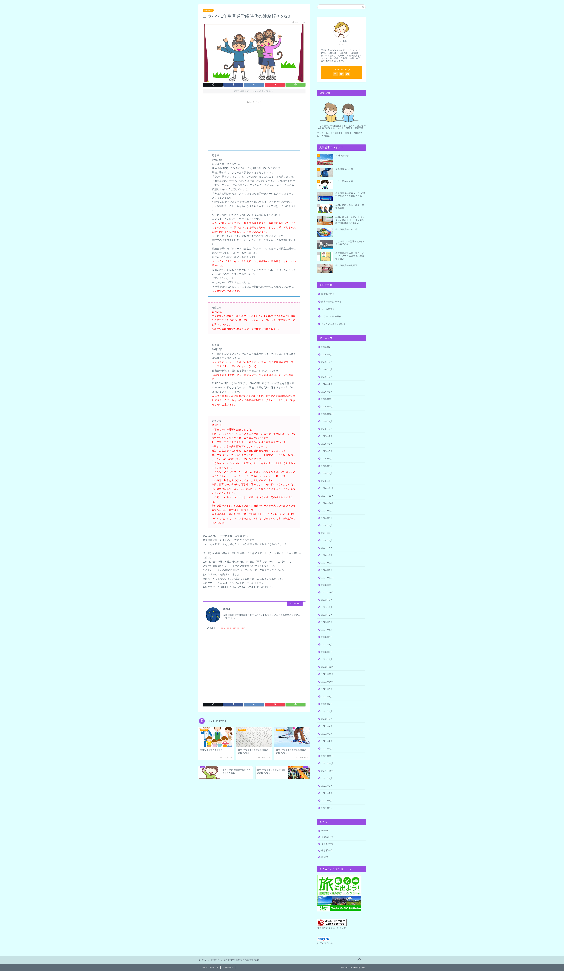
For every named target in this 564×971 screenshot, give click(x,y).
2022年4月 (327, 726)
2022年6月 (327, 711)
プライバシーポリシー (209, 967)
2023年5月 (327, 629)
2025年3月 (327, 466)
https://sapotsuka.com (231, 628)
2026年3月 (327, 377)
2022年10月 (327, 681)
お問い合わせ (228, 967)
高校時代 (326, 857)
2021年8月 (327, 786)
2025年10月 (327, 414)
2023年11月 (327, 585)
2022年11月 (327, 674)
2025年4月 (327, 458)
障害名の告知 (328, 294)
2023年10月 (327, 592)
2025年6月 (327, 444)
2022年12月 (327, 667)
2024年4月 (327, 548)
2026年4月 (327, 369)
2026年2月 (327, 384)
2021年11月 (327, 763)
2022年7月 (327, 704)
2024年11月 (327, 496)
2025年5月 (327, 451)
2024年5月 (327, 540)
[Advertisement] (254, 125)
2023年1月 (327, 659)
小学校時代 (208, 10)
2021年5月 (327, 808)
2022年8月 (327, 696)
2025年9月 (327, 421)
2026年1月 (327, 391)
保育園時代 (327, 837)
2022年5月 (327, 719)
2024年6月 (327, 533)
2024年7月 (327, 525)
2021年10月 (327, 771)
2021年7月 (327, 793)
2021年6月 (327, 800)
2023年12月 (327, 577)
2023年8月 (327, 607)
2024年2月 (327, 562)
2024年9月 (327, 510)
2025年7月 (327, 436)
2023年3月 (327, 644)
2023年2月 (327, 652)
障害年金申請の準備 (331, 302)
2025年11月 (327, 406)
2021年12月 (327, 756)
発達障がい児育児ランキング (331, 928)
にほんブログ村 (325, 943)
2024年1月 (327, 570)
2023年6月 (327, 622)
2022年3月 (327, 733)
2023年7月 (327, 615)
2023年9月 (327, 600)
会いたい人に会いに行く (333, 324)
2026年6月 (327, 354)
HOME (325, 830)
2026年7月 (327, 347)
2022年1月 (327, 748)
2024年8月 (327, 518)
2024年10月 (327, 503)
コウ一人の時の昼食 (331, 316)
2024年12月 (327, 488)
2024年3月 (327, 555)
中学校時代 (327, 850)
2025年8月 (327, 429)
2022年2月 (327, 741)
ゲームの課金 (328, 309)
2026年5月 (327, 362)
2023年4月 (327, 637)
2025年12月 (327, 399)
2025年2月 (327, 473)
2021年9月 (327, 778)
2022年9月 (327, 689)
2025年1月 (327, 481)
